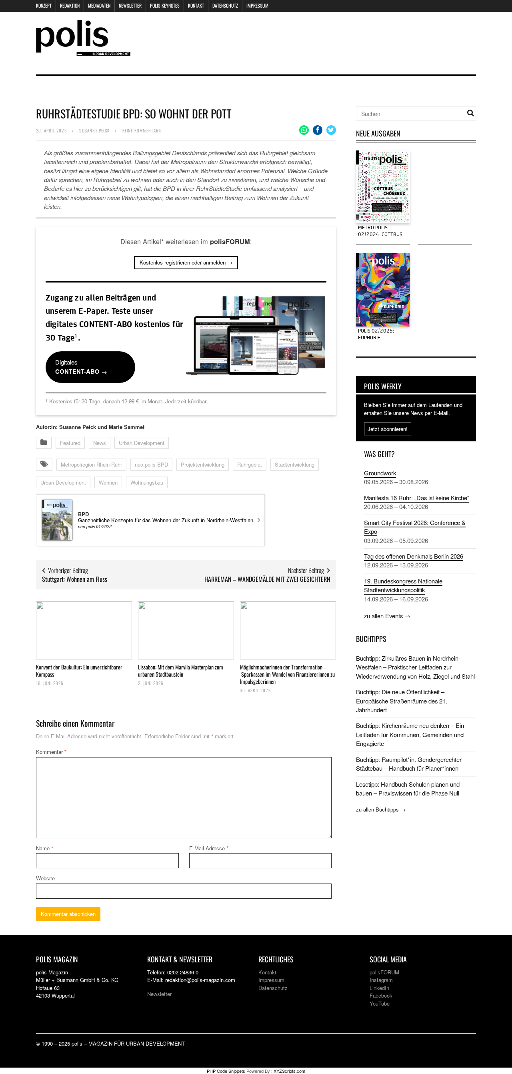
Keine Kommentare (141, 130)
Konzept (44, 5)
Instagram (381, 980)
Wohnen (108, 482)
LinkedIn (379, 988)
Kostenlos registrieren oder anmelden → (186, 262)
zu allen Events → (387, 615)
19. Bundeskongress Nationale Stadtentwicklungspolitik (403, 585)
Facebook (381, 995)
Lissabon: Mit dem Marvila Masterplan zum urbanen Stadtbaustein (180, 670)
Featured (70, 443)
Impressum (257, 5)
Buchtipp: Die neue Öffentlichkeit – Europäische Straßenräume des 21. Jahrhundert (401, 700)
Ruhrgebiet (249, 464)
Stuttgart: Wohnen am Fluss (74, 579)
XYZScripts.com (289, 1071)
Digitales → (81, 366)
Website (45, 878)
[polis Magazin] (83, 51)
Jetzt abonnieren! (388, 429)
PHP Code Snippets (226, 1071)
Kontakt (196, 5)
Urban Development (141, 443)
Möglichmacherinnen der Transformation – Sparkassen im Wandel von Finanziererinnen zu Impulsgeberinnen (287, 674)
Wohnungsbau (146, 482)
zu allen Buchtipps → (381, 809)
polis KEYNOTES (165, 5)
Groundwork (380, 473)
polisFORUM (384, 972)
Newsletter (130, 5)
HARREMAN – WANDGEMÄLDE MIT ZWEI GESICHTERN (267, 579)
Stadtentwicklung (294, 464)
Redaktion (70, 5)
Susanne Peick (94, 130)
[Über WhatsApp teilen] (304, 130)
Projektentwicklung (202, 464)
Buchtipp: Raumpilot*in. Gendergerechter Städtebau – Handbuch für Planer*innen (409, 763)
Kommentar (51, 751)
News (99, 443)
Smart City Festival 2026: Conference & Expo (415, 526)
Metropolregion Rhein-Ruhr (91, 464)
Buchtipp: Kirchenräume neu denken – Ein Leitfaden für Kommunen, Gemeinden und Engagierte (410, 734)
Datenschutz (225, 5)
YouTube (380, 1003)
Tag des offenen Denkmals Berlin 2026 (413, 556)
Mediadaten (99, 5)
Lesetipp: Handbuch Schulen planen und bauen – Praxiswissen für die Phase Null (408, 788)
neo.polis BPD (151, 464)
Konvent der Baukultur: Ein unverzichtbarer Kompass (79, 670)
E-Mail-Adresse (208, 848)
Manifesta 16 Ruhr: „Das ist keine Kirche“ (416, 497)
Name (44, 848)
